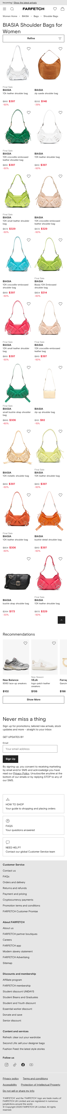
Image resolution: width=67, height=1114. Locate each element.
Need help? (13, 847)
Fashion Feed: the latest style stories (24, 1049)
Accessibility (10, 1084)
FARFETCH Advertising (16, 957)
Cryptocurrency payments (18, 899)
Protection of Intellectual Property (40, 1084)
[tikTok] (15, 1064)
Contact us (9, 870)
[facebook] (23, 1064)
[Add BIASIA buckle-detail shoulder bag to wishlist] (60, 495)
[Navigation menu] (4, 9)
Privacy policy (11, 1078)
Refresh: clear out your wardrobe (22, 1037)
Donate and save (12, 1014)
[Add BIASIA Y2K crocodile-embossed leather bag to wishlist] (60, 304)
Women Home (10, 16)
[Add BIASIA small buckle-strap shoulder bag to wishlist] (28, 367)
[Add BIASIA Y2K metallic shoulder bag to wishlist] (28, 431)
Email (5, 743)
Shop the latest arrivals (25, 3)
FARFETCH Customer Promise (20, 911)
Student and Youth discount (19, 1003)
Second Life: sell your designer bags (24, 1043)
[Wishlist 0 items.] (55, 9)
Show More (33, 699)
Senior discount (12, 1020)
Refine (31, 38)
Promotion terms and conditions (21, 905)
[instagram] (6, 1064)
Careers (7, 939)
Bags (36, 16)
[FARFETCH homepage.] (33, 9)
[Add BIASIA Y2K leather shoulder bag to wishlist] (60, 112)
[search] (12, 9)
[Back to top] (61, 620)
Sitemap (7, 963)
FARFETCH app (12, 945)
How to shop (15, 804)
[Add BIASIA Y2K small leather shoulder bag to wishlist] (28, 176)
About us (8, 928)
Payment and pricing (15, 894)
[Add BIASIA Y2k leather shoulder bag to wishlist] (28, 49)
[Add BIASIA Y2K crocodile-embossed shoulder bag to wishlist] (28, 240)
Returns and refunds (15, 888)
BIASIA (25, 16)
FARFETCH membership (17, 985)
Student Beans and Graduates (20, 997)
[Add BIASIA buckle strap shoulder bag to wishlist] (28, 559)
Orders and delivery (14, 882)
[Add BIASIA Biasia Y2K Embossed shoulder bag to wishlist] (60, 240)
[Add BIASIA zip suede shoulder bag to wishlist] (60, 49)
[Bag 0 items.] (62, 9)
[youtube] (31, 1064)
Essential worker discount (17, 1009)
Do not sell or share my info (18, 1091)
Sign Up (10, 759)
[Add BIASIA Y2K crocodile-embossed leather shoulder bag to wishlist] (28, 112)
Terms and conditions (35, 1078)
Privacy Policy (21, 773)
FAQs (9, 826)
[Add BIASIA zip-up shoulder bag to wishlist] (60, 367)
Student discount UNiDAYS (18, 991)
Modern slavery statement (18, 951)
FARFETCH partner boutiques (20, 934)
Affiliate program (12, 979)
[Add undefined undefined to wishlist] (25, 643)
